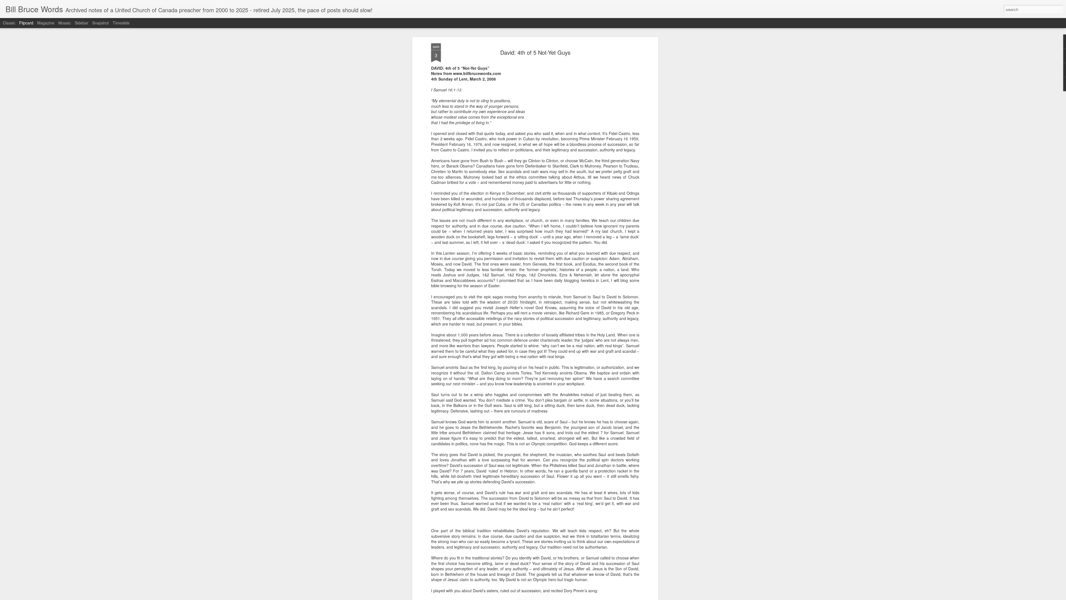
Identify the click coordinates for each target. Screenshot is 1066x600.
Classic (9, 23)
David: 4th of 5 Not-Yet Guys (535, 52)
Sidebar (81, 23)
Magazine (45, 23)
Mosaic (64, 23)
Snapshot (100, 23)
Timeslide (121, 23)
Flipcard (26, 23)
